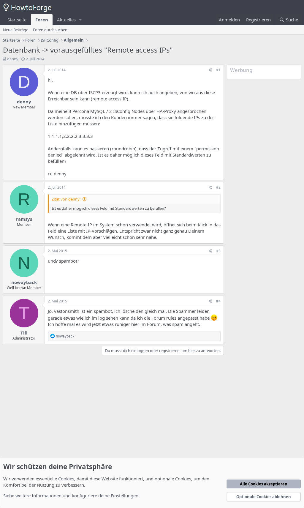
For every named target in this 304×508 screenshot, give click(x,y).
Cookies (66, 479)
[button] (80, 19)
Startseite (16, 20)
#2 (218, 187)
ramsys (24, 219)
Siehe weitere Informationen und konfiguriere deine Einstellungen (70, 495)
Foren (41, 20)
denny (12, 58)
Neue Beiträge (15, 29)
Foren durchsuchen (50, 29)
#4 (218, 301)
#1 (218, 69)
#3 (218, 250)
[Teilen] (210, 70)
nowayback (24, 282)
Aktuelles (66, 20)
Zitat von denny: (66, 199)
